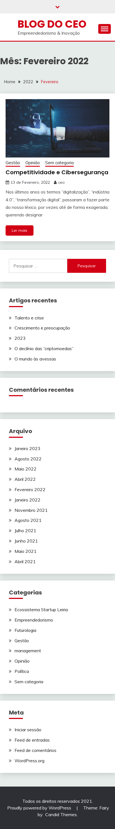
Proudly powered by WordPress (39, 808)
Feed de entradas (32, 740)
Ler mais (19, 230)
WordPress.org (29, 760)
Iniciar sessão (28, 729)
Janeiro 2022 (27, 500)
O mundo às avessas (35, 359)
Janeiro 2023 (27, 448)
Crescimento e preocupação (42, 328)
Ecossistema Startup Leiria (41, 609)
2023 (20, 338)
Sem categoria (59, 162)
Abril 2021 (25, 561)
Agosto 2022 (28, 459)
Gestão (13, 162)
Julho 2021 (25, 530)
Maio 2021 (26, 551)
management (28, 650)
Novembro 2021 (31, 510)
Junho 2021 (26, 541)
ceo (61, 182)
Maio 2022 (26, 469)
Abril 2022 (25, 479)
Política (22, 671)
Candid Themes (61, 814)
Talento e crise (29, 318)
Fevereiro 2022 (30, 489)
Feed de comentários (35, 750)
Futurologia (25, 630)
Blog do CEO (52, 24)
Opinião (32, 162)
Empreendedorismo (34, 620)
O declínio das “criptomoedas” (44, 348)
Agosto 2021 (28, 520)
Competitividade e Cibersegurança (57, 172)
